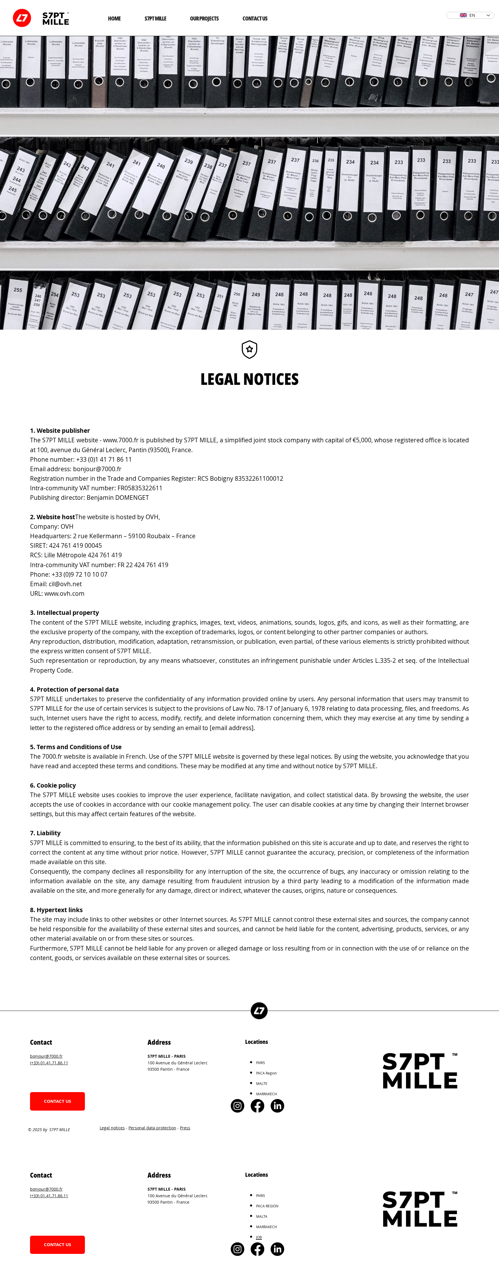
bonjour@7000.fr (97, 469)
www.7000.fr (121, 440)
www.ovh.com (64, 593)
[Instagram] (237, 1106)
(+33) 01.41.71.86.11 (49, 1063)
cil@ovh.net (65, 584)
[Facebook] (257, 1106)
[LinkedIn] (277, 1106)
